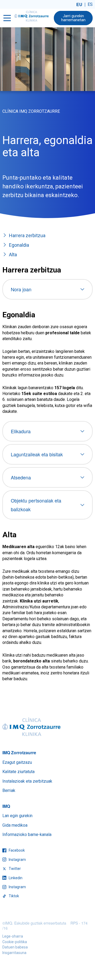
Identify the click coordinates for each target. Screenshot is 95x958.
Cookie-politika (14, 942)
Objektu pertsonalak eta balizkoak (36, 505)
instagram (17, 859)
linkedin (15, 878)
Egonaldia (19, 245)
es (90, 4)
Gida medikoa (14, 825)
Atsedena (21, 477)
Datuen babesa (15, 947)
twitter (14, 868)
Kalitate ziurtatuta (18, 771)
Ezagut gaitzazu (17, 762)
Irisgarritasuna (14, 953)
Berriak (8, 790)
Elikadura (21, 431)
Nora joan (21, 289)
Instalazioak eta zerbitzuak (27, 781)
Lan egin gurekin (17, 815)
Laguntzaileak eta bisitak (37, 454)
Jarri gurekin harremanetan (73, 18)
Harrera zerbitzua (27, 235)
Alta (13, 254)
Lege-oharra (12, 936)
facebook (16, 850)
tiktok (13, 896)
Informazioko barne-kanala (26, 834)
